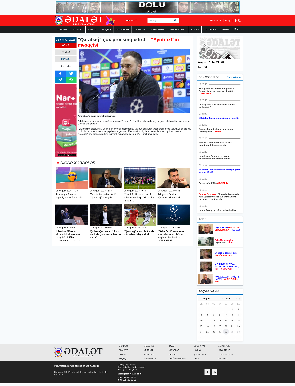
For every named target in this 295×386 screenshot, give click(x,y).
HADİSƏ (172, 354)
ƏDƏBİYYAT (199, 346)
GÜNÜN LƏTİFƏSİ (177, 359)
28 (222, 62)
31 (205, 67)
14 (213, 62)
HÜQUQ (106, 29)
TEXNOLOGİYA (225, 354)
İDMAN (195, 29)
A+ (69, 66)
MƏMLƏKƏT (157, 29)
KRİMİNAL (139, 29)
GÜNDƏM (62, 29)
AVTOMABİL (224, 346)
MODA (197, 359)
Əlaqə (228, 20)
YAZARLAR (210, 29)
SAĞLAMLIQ (224, 350)
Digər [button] (226, 29)
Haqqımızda (216, 20)
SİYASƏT (78, 29)
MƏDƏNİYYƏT (177, 29)
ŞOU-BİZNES (200, 354)
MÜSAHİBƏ (122, 29)
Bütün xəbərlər (234, 77)
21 (217, 62)
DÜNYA (92, 29)
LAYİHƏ (197, 350)
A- (62, 66)
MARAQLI (223, 359)
